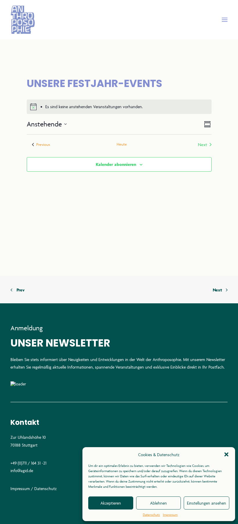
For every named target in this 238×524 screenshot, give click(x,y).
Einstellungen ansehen (206, 503)
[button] (226, 454)
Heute (122, 144)
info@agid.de (21, 470)
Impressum (170, 514)
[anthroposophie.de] (119, 19)
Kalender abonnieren (116, 164)
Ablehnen (158, 503)
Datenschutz (151, 514)
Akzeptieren (110, 503)
